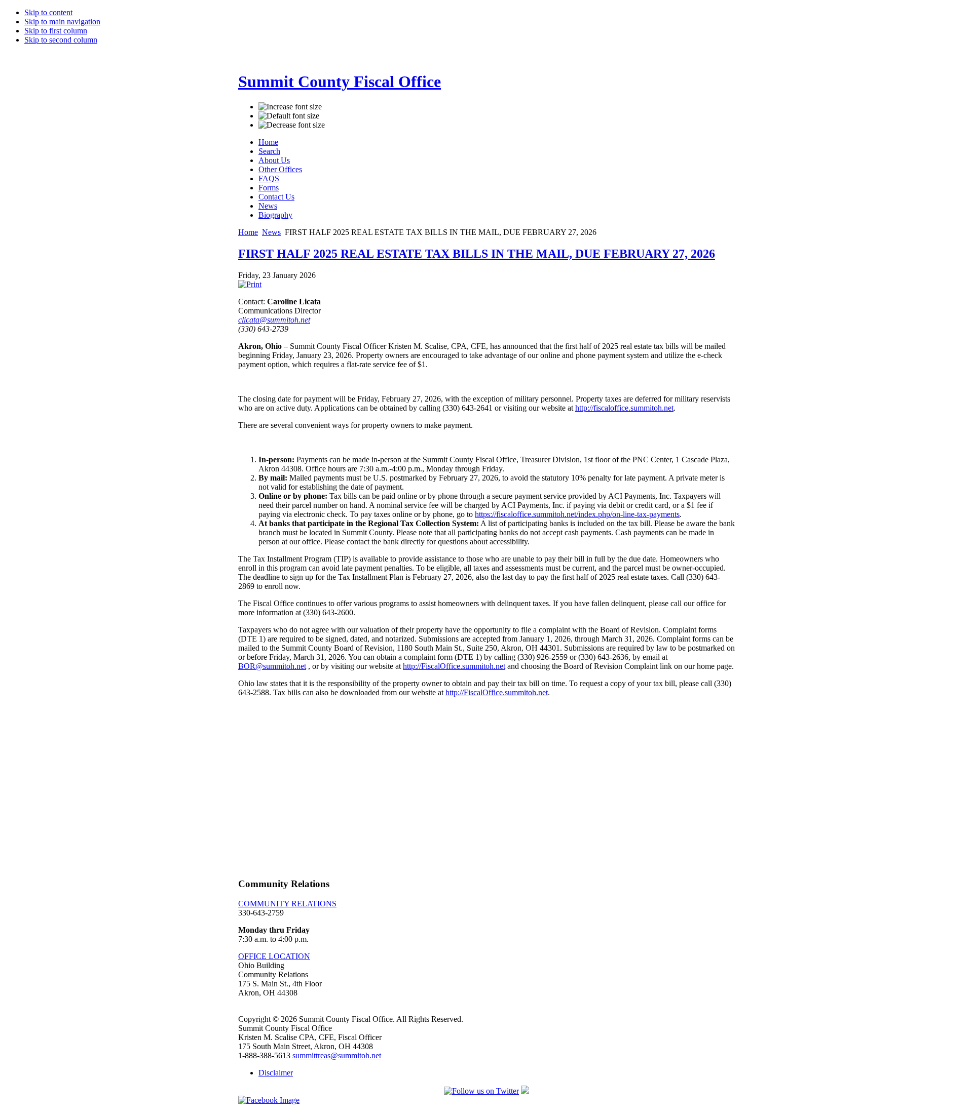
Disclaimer (275, 1072)
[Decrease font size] (291, 125)
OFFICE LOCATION (274, 956)
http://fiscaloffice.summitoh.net (624, 408)
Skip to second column (60, 39)
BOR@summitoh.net (272, 666)
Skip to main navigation (62, 21)
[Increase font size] (290, 106)
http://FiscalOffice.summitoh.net (454, 666)
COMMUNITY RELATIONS (287, 903)
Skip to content (48, 12)
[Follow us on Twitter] (481, 1091)
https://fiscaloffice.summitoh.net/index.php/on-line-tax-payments (577, 514)
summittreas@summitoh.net (336, 1055)
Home (248, 232)
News (271, 232)
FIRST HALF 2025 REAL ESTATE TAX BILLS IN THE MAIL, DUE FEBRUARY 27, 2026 (476, 253)
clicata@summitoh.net (274, 319)
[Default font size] (288, 116)
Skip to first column (55, 30)
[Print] (249, 284)
